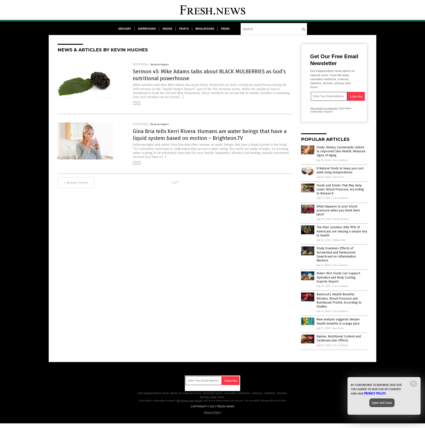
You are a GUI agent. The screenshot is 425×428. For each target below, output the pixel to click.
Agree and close (382, 403)
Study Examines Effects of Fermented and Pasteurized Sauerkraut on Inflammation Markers (336, 254)
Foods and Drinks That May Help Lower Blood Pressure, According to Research (340, 189)
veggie (167, 28)
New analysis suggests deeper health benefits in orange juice (338, 321)
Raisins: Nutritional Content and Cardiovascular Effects (339, 338)
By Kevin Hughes (160, 64)
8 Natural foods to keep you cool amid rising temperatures (340, 170)
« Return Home (76, 183)
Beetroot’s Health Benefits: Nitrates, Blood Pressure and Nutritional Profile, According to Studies (339, 300)
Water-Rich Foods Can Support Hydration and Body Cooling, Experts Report (338, 277)
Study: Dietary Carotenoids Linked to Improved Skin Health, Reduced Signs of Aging (341, 151)
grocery (124, 28)
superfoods (147, 28)
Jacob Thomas (341, 219)
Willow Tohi (339, 240)
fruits (184, 28)
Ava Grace (338, 177)
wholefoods (204, 28)
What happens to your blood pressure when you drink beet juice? (338, 210)
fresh (225, 28)
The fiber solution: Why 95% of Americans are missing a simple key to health (342, 231)
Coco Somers (340, 160)
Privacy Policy (212, 412)
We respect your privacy (189, 400)
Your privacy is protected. (324, 108)
